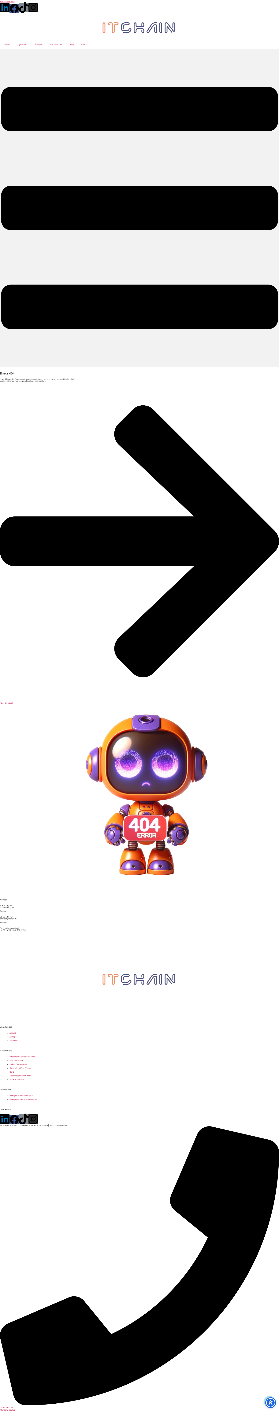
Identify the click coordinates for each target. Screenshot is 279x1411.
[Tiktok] (23, 7)
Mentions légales (7, 1410)
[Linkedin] (4, 7)
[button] (139, 208)
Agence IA (22, 44)
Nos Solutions (56, 44)
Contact (84, 44)
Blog (71, 44)
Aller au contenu (7, 1)
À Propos (39, 44)
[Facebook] (14, 8)
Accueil (7, 44)
